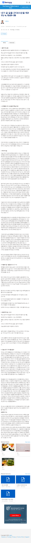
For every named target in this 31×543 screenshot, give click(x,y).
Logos (10, 535)
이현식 (7, 21)
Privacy (14, 537)
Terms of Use (20, 537)
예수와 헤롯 (5, 485)
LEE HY (3, 486)
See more (27, 442)
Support (27, 537)
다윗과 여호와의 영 (22, 485)
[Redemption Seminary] (15, 514)
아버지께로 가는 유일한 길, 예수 (10, 499)
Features (3, 537)
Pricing (9, 537)
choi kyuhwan (5, 501)
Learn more (25, 7)
